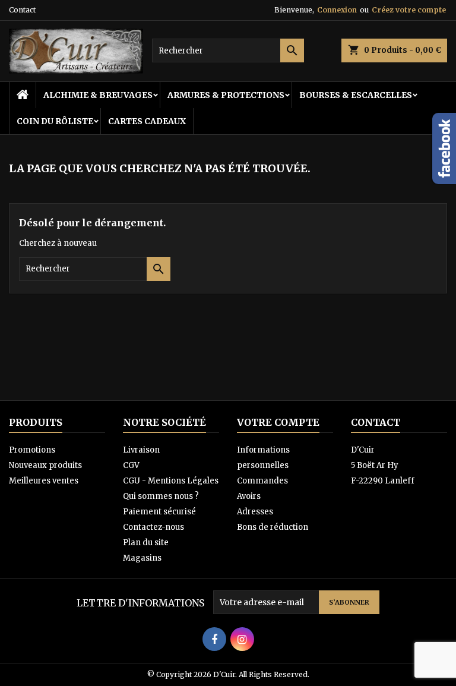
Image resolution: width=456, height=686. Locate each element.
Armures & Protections (225, 95)
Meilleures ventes (43, 481)
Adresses (255, 512)
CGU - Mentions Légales (170, 481)
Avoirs (249, 496)
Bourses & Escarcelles (355, 95)
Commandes (262, 481)
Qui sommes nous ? (161, 496)
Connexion (337, 9)
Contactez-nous (153, 527)
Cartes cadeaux (147, 121)
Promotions (32, 450)
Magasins (142, 558)
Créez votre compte (409, 9)
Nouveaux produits (45, 465)
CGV (131, 465)
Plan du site (146, 543)
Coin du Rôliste (55, 121)
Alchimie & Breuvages (98, 95)
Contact (22, 9)
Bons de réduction (272, 527)
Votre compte (278, 422)
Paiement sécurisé (159, 512)
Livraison (141, 450)
